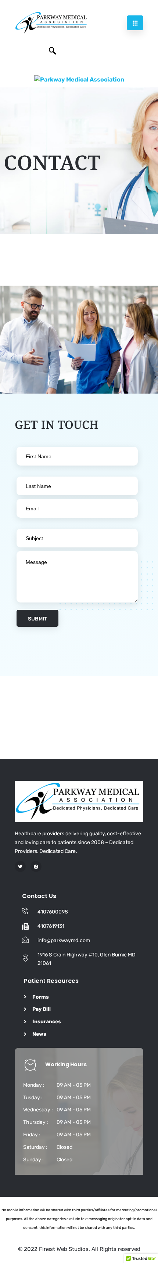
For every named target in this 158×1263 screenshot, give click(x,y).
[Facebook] (36, 866)
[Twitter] (20, 866)
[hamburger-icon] (135, 22)
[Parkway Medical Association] (79, 79)
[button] (52, 51)
